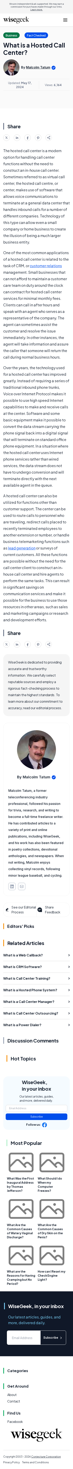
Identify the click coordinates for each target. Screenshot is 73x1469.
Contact (13, 1401)
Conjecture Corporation (46, 1456)
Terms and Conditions (35, 1462)
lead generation (21, 548)
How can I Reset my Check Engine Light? (51, 1275)
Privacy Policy (11, 1462)
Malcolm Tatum (38, 67)
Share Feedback (52, 909)
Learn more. (36, 9)
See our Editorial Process (23, 909)
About (12, 1395)
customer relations (46, 265)
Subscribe (36, 1116)
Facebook (15, 1421)
